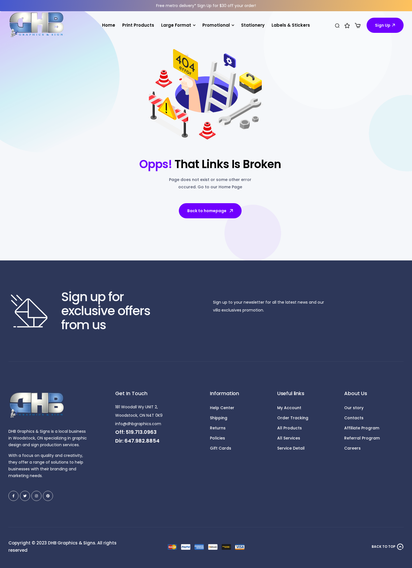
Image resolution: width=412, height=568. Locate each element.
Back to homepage (206, 211)
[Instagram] (36, 496)
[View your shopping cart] (358, 25)
